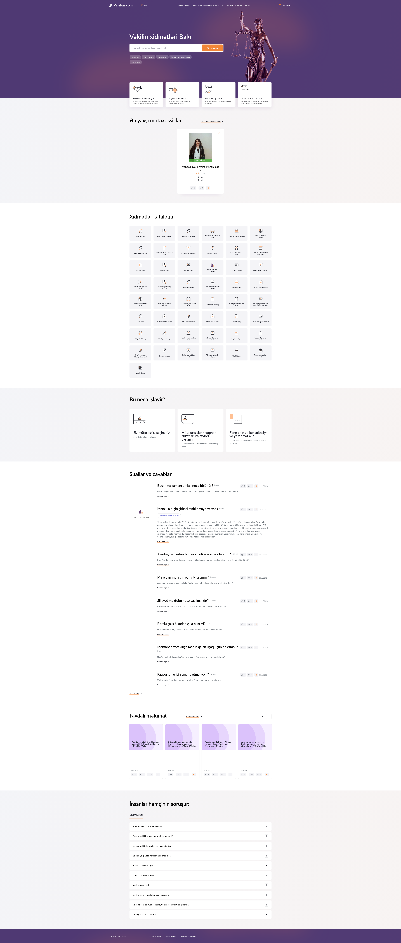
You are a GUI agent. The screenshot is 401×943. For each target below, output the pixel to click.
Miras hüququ (162, 57)
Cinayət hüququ (149, 57)
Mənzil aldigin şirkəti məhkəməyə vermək (187, 509)
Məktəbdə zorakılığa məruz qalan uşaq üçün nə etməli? (197, 647)
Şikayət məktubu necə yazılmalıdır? (183, 600)
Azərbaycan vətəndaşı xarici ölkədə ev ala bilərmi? (194, 554)
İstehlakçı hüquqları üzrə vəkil (180, 57)
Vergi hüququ (136, 62)
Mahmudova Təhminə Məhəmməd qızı (200, 168)
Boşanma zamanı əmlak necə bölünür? (185, 485)
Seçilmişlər (286, 5)
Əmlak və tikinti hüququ (169, 515)
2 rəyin (203, 173)
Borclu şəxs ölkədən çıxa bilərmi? (181, 624)
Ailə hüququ (135, 57)
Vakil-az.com (123, 5)
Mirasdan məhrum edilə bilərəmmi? (183, 577)
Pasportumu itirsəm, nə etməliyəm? (183, 674)
